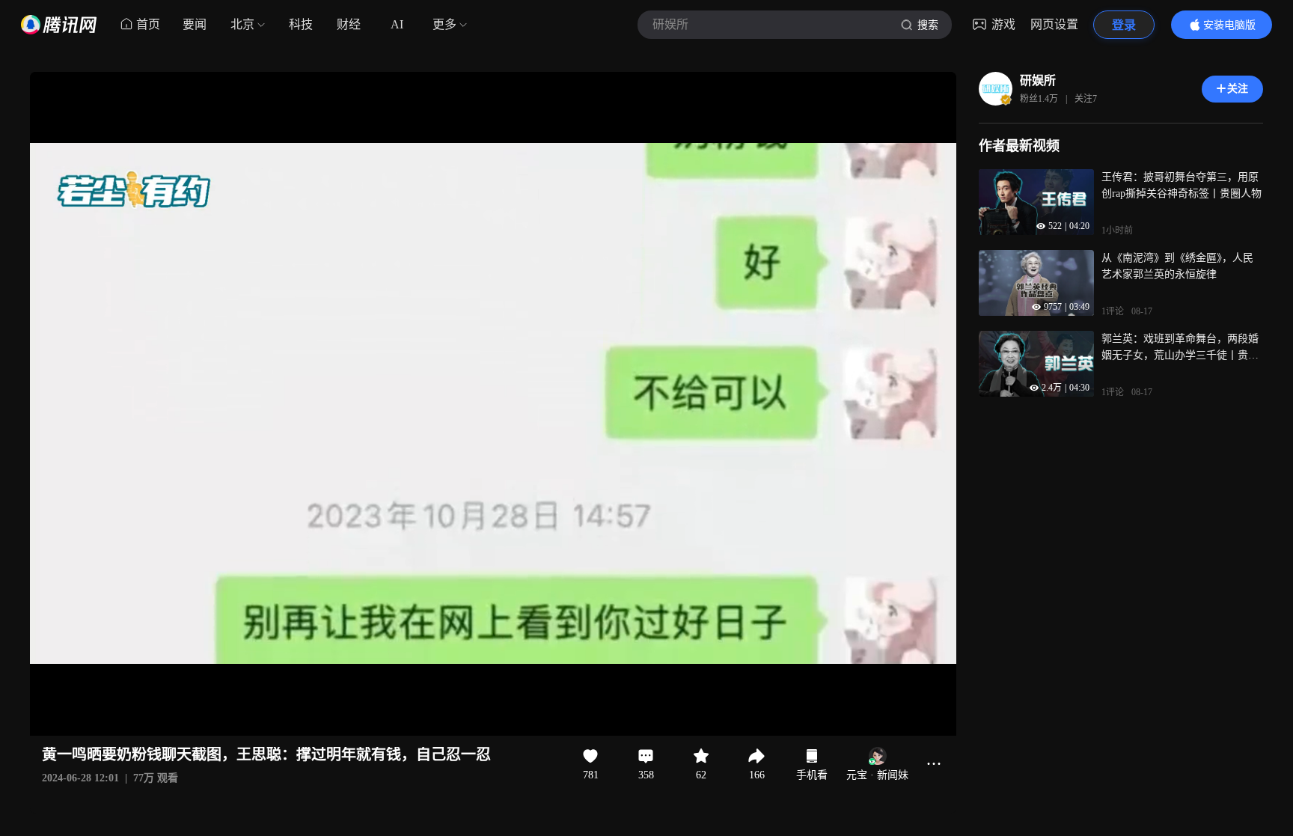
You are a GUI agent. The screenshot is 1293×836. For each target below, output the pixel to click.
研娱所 (1038, 80)
